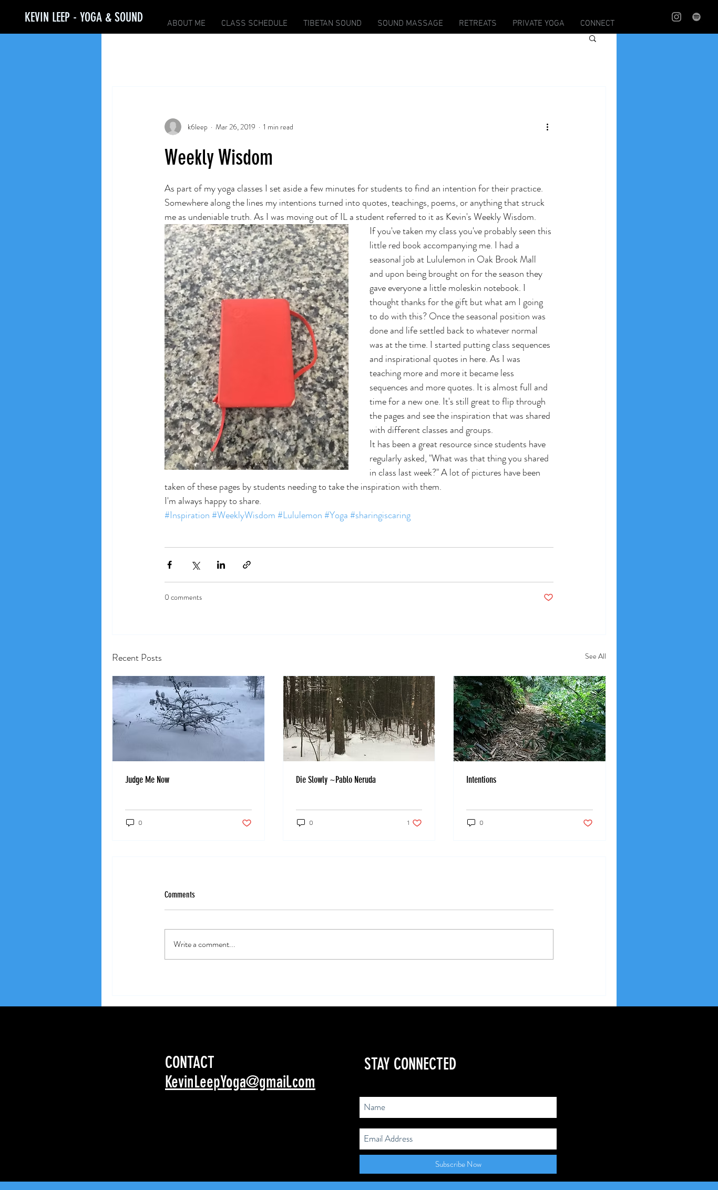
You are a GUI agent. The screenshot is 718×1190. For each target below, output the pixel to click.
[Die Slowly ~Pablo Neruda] (359, 718)
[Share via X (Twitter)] (195, 565)
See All (595, 656)
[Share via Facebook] (170, 565)
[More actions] (547, 126)
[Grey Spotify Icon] (696, 17)
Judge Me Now (147, 779)
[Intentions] (530, 718)
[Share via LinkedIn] (221, 565)
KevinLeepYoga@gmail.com (240, 1082)
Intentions (481, 779)
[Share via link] (247, 565)
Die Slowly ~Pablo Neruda (336, 779)
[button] (593, 38)
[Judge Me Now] (188, 718)
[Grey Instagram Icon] (676, 17)
